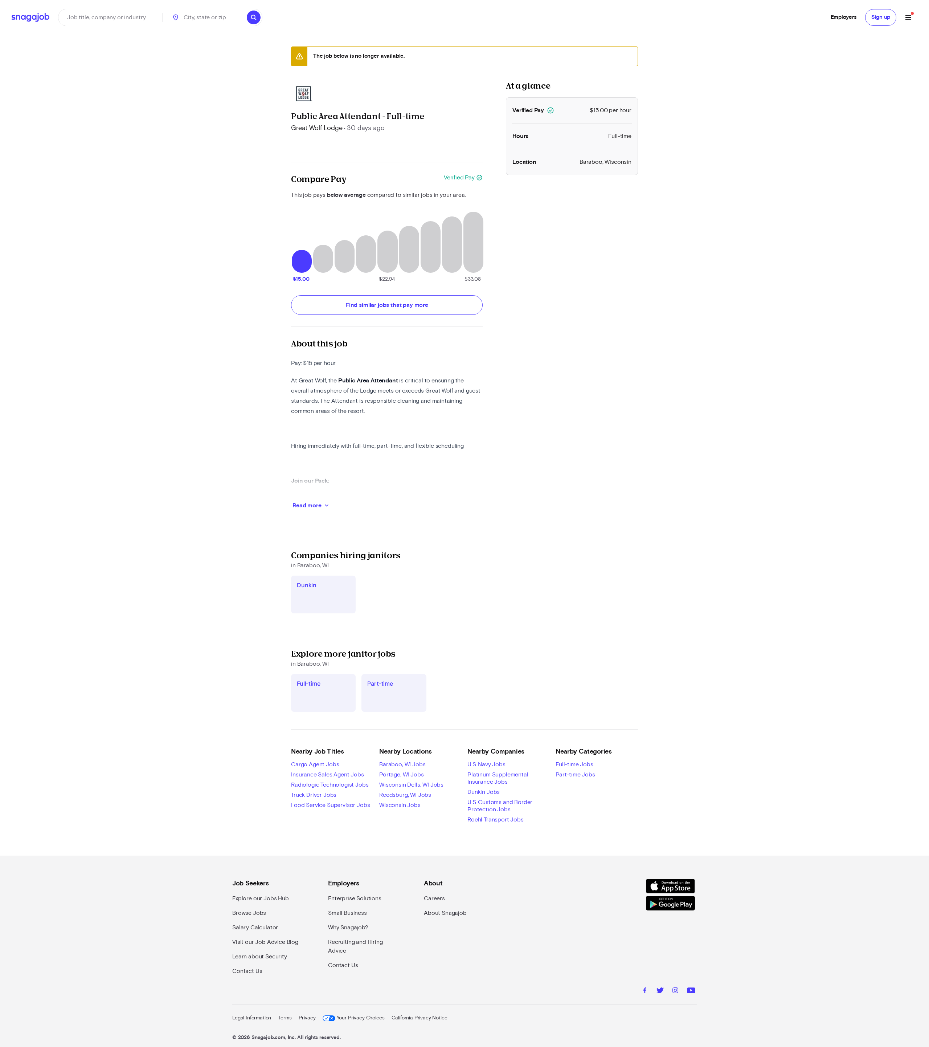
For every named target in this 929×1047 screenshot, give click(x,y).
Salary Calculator (255, 927)
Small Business (347, 913)
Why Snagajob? (348, 927)
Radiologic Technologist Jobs (330, 785)
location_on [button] (175, 17)
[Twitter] (660, 991)
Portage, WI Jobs (401, 775)
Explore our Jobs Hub (260, 898)
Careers (434, 898)
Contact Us (247, 971)
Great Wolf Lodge (316, 128)
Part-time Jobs (575, 775)
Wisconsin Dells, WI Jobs (411, 785)
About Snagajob (445, 913)
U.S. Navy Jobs (486, 764)
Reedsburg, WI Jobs (405, 795)
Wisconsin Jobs (400, 805)
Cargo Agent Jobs (315, 764)
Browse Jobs (249, 913)
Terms (284, 1017)
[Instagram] (675, 991)
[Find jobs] (254, 17)
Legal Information (251, 1017)
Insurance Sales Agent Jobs (327, 775)
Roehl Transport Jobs (495, 820)
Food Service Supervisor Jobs (330, 805)
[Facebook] (645, 991)
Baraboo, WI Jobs (402, 764)
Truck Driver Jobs (313, 795)
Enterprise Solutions (354, 898)
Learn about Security (259, 956)
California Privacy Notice (419, 1017)
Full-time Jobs (574, 764)
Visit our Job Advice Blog (265, 942)
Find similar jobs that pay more (386, 305)
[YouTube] (691, 991)
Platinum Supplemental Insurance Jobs (497, 778)
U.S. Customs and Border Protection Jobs (499, 805)
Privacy (307, 1017)
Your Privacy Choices (360, 1017)
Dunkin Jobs (483, 792)
